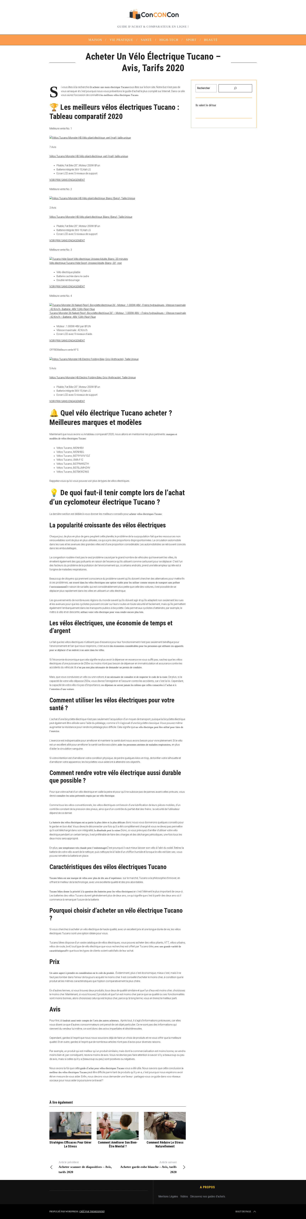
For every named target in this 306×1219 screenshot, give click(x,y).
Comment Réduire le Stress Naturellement (165, 1144)
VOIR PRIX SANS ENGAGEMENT (67, 180)
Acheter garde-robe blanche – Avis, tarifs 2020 (148, 1167)
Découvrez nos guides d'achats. (208, 1196)
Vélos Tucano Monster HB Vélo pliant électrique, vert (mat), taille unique (88, 156)
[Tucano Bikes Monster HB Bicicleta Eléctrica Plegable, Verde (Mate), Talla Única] (90, 137)
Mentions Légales (168, 1196)
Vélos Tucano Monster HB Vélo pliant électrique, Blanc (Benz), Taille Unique (90, 216)
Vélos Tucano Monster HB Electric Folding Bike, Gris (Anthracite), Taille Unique (92, 377)
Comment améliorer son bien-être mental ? (117, 1144)
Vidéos (184, 1196)
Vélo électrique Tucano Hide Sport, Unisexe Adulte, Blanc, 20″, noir (85, 263)
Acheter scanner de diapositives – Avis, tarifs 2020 (85, 1167)
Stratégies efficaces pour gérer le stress (70, 1144)
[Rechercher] (235, 88)
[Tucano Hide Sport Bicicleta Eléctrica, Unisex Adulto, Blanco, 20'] (88, 259)
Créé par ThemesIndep (92, 1211)
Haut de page (243, 1211)
